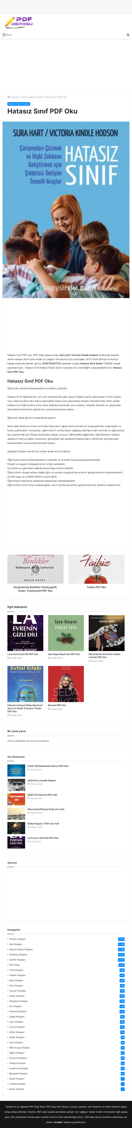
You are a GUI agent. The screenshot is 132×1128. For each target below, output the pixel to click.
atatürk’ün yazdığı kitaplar (42, 780)
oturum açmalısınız (39, 741)
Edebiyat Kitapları (18, 954)
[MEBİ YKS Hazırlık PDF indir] (16, 799)
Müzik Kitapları (16, 1037)
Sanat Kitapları (16, 996)
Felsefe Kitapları (17, 975)
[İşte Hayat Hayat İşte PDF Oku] (66, 633)
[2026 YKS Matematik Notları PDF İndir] (16, 770)
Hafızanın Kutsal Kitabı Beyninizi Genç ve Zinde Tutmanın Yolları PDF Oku (25, 708)
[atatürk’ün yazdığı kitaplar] (16, 785)
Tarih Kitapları (16, 970)
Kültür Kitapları (16, 1032)
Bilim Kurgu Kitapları (19, 1047)
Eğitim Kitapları (17, 1053)
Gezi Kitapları (16, 1042)
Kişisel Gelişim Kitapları (32, 97)
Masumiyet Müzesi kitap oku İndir (46, 809)
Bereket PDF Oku (57, 705)
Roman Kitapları (17, 939)
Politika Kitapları (17, 1084)
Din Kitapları (15, 1006)
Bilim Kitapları (16, 980)
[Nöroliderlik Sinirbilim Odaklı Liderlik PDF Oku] (107, 633)
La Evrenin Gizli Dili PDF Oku (22, 654)
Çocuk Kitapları (17, 1027)
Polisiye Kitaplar (17, 1063)
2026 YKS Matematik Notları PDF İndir (48, 766)
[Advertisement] (66, 64)
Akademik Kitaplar (18, 1001)
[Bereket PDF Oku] (66, 684)
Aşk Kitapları (15, 944)
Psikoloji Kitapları (18, 1011)
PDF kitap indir (53, 1106)
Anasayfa (14, 97)
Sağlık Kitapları (16, 1016)
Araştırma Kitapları (18, 1068)
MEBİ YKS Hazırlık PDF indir (42, 794)
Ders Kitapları (16, 985)
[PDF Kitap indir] (17, 23)
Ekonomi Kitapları (18, 1058)
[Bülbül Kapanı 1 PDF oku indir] (16, 828)
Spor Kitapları (16, 1022)
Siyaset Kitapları (17, 990)
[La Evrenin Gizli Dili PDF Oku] (25, 633)
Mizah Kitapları (16, 1078)
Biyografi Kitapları (18, 1073)
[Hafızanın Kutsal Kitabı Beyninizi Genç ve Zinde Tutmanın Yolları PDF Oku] (25, 684)
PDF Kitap (14, 965)
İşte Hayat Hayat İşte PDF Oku (64, 654)
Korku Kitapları (16, 1089)
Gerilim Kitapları (17, 959)
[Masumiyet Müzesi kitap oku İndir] (16, 814)
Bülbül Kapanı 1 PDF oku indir (43, 823)
